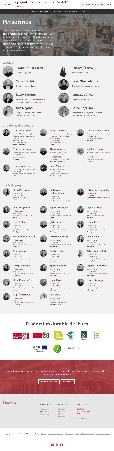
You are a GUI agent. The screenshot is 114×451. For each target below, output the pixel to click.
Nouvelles (48, 2)
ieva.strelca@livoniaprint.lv (96, 244)
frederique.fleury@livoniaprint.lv (23, 173)
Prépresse (61, 409)
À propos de (21, 2)
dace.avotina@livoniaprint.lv (22, 215)
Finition (61, 414)
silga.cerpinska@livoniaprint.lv (22, 302)
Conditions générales (55, 434)
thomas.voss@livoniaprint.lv (59, 159)
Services (35, 2)
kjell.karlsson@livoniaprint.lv (96, 159)
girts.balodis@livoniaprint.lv (59, 230)
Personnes (44, 11)
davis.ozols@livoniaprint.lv (59, 259)
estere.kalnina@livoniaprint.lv (97, 288)
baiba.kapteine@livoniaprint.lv (85, 115)
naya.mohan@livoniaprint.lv (59, 173)
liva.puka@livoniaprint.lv (58, 302)
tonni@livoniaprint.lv (19, 157)
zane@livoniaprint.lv (19, 142)
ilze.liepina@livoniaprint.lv (27, 115)
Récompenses (71, 11)
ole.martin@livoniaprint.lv (95, 138)
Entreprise (33, 11)
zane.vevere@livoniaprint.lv (21, 259)
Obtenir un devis (49, 382)
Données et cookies (103, 434)
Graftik (43, 434)
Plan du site (69, 434)
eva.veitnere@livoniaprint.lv (96, 230)
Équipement (57, 11)
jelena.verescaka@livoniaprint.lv (60, 215)
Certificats (80, 409)
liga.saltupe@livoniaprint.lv (96, 215)
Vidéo (82, 11)
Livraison (61, 416)
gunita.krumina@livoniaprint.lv (60, 244)
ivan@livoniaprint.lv (56, 142)
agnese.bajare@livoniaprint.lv (60, 273)
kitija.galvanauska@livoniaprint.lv (98, 198)
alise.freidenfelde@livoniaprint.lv (98, 259)
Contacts (20, 6)
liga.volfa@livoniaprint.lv (20, 230)
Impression (62, 411)
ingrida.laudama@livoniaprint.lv (98, 273)
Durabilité (62, 2)
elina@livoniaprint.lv (19, 198)
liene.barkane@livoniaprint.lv (28, 102)
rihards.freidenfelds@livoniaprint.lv (62, 201)
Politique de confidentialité (84, 434)
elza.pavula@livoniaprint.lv (21, 244)
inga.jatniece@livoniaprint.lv (59, 288)
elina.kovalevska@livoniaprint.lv (23, 288)
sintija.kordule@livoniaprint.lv (22, 273)
